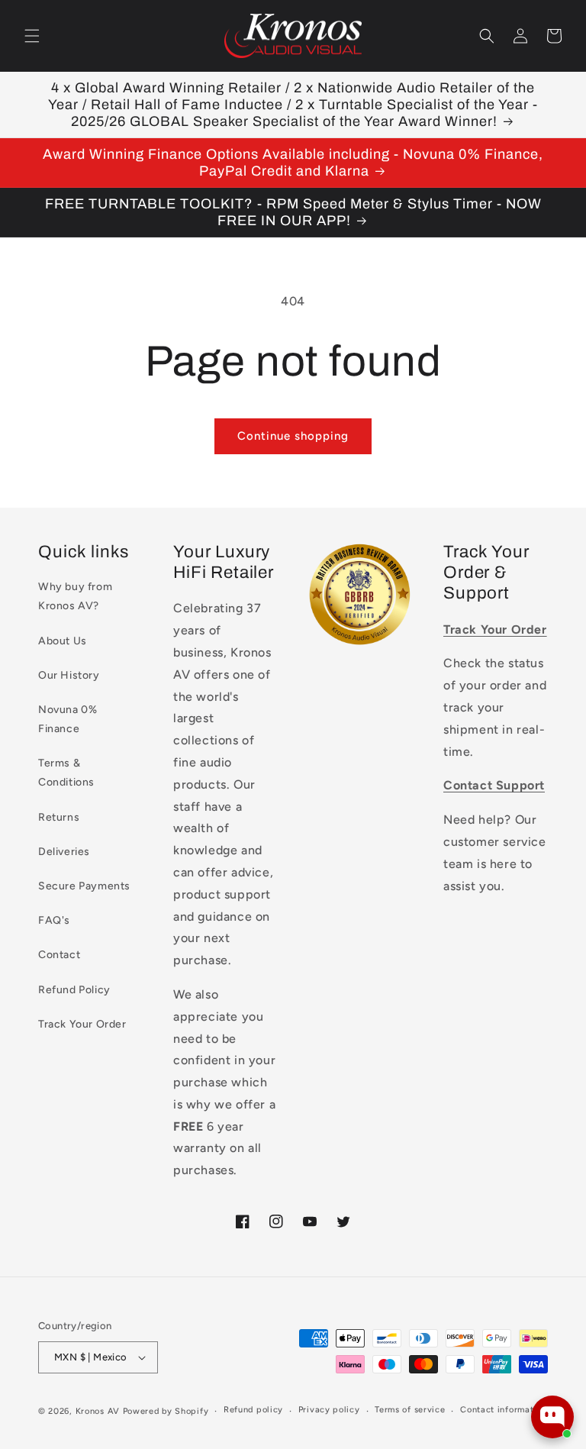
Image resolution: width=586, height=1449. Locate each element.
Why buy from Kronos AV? (75, 596)
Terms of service (410, 1410)
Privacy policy (329, 1410)
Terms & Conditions (66, 773)
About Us (62, 640)
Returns (58, 817)
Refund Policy (74, 989)
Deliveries (64, 851)
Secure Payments (84, 885)
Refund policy (253, 1410)
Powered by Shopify (166, 1411)
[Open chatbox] (552, 1417)
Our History (69, 675)
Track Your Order (82, 1024)
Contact (59, 954)
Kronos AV (98, 1411)
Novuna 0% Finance (67, 719)
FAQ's (54, 920)
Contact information (503, 1410)
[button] (32, 36)
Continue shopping (293, 436)
